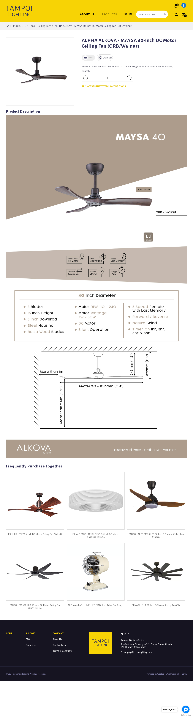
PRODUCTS (109, 14)
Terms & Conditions (62, 650)
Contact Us (31, 645)
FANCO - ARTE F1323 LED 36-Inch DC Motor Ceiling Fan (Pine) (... (156, 535)
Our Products (59, 645)
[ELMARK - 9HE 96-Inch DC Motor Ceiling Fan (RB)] (156, 571)
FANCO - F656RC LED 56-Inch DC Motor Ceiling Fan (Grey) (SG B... (35, 606)
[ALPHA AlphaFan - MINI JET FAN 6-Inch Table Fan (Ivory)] (95, 571)
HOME (9, 633)
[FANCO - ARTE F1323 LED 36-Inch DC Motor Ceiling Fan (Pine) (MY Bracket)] (156, 500)
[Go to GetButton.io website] (186, 715)
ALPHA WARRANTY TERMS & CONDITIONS (104, 86)
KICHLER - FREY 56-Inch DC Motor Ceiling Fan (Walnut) (35, 534)
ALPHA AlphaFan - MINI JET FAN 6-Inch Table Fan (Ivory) (95, 605)
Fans (33, 26)
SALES (128, 14)
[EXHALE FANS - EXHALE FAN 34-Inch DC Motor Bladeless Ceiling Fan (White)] (95, 500)
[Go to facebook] (186, 709)
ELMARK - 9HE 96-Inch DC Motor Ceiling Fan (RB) (156, 605)
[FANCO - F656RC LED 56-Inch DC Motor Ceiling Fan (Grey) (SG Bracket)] (35, 571)
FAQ (28, 639)
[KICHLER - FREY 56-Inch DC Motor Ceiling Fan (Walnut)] (35, 500)
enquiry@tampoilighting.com (138, 652)
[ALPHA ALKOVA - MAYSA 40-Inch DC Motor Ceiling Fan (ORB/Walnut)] (40, 72)
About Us (57, 639)
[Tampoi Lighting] (19, 11)
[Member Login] (176, 14)
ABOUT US (87, 14)
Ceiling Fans (45, 26)
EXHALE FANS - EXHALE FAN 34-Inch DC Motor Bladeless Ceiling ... (95, 535)
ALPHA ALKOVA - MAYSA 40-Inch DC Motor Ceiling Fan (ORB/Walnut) (93, 26)
